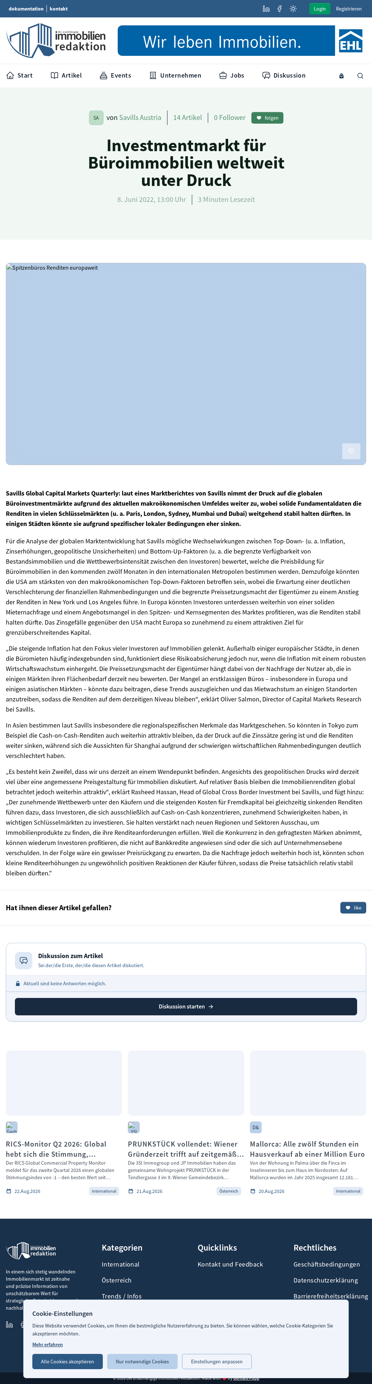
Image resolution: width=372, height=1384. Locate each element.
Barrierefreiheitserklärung (330, 1296)
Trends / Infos (122, 1296)
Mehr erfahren (47, 1344)
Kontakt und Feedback (230, 1264)
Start (25, 75)
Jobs (237, 75)
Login (320, 8)
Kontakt (59, 8)
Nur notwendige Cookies (142, 1361)
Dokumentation (26, 8)
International (121, 1264)
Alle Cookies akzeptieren (67, 1361)
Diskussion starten (182, 1006)
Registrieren (349, 8)
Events (121, 75)
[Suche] (360, 76)
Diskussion (290, 75)
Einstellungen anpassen (217, 1361)
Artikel (72, 75)
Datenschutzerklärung (326, 1280)
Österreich (117, 1280)
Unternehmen (180, 75)
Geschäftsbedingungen (327, 1264)
